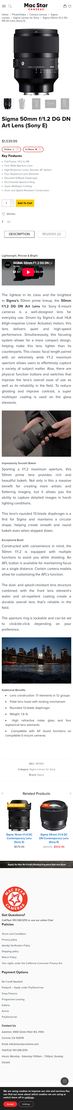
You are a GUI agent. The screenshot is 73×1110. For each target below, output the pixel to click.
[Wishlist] (69, 6)
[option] (36, 63)
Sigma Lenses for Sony (26, 17)
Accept (10, 1104)
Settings (26, 1104)
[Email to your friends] (9, 221)
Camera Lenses (38, 14)
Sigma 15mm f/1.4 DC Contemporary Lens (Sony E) (19, 838)
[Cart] (64, 6)
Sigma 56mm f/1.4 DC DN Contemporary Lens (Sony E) (54, 838)
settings (29, 1097)
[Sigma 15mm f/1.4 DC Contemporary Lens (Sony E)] (19, 815)
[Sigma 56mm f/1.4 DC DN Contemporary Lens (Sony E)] (53, 815)
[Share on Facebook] (2, 221)
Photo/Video (19, 14)
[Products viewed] (65, 1081)
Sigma (40, 774)
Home (5, 14)
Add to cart (25, 203)
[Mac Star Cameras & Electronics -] (36, 6)
